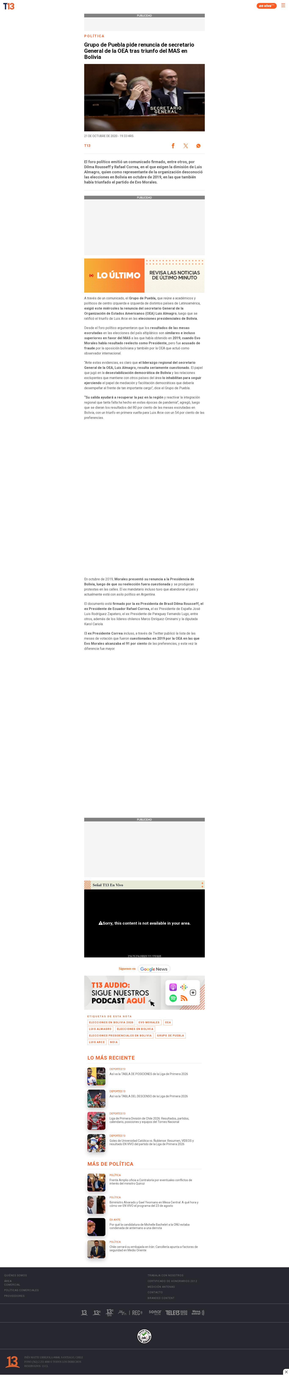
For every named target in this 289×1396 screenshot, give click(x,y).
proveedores (14, 1296)
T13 (87, 146)
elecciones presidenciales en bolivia (120, 1035)
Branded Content (161, 1298)
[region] (144, 1386)
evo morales (149, 1022)
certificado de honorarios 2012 (172, 1281)
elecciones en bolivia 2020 (111, 1022)
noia (114, 1042)
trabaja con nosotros (165, 1275)
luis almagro (100, 1029)
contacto (155, 1292)
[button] (173, 145)
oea (168, 1022)
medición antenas (161, 1286)
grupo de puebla (170, 1035)
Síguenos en (127, 968)
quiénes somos (15, 1275)
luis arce (97, 1042)
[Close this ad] (286, 1372)
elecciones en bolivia (135, 1029)
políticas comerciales (21, 1290)
